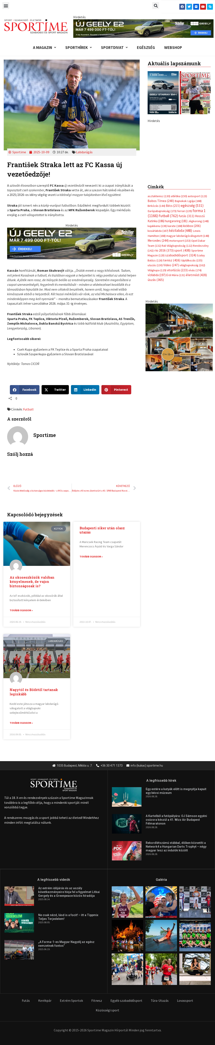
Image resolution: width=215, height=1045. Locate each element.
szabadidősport (180, 327)
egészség (192, 277)
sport (182, 321)
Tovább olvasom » (21, 610)
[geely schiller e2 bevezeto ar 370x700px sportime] (179, 182)
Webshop (173, 47)
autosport (197, 267)
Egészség (146, 47)
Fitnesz (96, 1000)
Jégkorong (198, 292)
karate (175, 297)
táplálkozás (191, 332)
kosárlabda (158, 302)
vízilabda (157, 346)
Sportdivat (112, 47)
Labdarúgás (84, 152)
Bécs (173, 277)
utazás (155, 336)
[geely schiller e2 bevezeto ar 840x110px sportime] (143, 28)
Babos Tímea (161, 272)
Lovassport (185, 1000)
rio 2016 (164, 322)
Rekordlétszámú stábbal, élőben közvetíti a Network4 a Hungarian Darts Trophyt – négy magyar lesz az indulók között (176, 846)
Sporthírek (76, 47)
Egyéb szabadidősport (126, 1000)
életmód (196, 346)
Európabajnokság (162, 282)
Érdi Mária (175, 346)
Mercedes (158, 312)
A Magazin (42, 47)
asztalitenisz (159, 267)
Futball (28, 409)
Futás (26, 1000)
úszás (156, 351)
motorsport (180, 312)
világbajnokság (192, 336)
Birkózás (156, 277)
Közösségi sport (107, 1010)
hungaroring (176, 292)
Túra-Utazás (160, 1000)
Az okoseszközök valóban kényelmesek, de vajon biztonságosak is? (32, 581)
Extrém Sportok (71, 1000)
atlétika (179, 267)
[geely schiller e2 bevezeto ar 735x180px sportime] (71, 243)
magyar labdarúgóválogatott (187, 307)
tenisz (172, 331)
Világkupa (157, 342)
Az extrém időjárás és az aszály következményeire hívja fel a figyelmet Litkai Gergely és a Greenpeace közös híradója (69, 891)
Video (171, 336)
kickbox (192, 297)
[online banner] (179, 408)
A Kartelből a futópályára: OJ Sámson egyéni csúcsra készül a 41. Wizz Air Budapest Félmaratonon (176, 819)
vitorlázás (177, 342)
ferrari (184, 282)
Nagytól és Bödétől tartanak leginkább (34, 691)
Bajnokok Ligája (188, 272)
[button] (5, 5)
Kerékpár (44, 1000)
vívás (195, 342)
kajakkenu (157, 297)
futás (186, 287)
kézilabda (180, 302)
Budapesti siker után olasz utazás (102, 530)
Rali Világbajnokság (177, 317)
